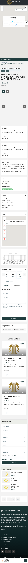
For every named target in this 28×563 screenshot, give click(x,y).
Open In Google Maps (7, 189)
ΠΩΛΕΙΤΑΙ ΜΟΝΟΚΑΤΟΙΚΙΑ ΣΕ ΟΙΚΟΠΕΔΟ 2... (15, 486)
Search (14, 462)
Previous (3, 274)
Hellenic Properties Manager (6, 560)
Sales (3, 71)
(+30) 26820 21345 (7, 539)
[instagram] (18, 499)
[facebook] (4, 499)
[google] (9, 499)
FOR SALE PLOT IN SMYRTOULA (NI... (19, 221)
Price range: (4, 455)
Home (2, 62)
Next (24, 274)
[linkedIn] (13, 499)
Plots (6, 62)
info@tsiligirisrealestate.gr (9, 544)
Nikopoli (4, 85)
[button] (17, 32)
